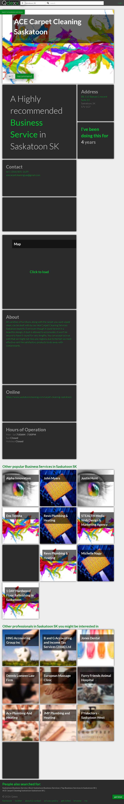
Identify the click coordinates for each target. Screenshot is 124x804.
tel (17, 171)
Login (120, 3)
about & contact (33, 800)
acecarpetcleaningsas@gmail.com (23, 175)
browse (77, 800)
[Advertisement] (39, 214)
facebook (7, 800)
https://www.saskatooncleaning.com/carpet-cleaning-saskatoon (38, 396)
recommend (24, 76)
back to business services (12, 12)
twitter (18, 800)
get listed (66, 800)
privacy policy (51, 800)
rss (85, 800)
